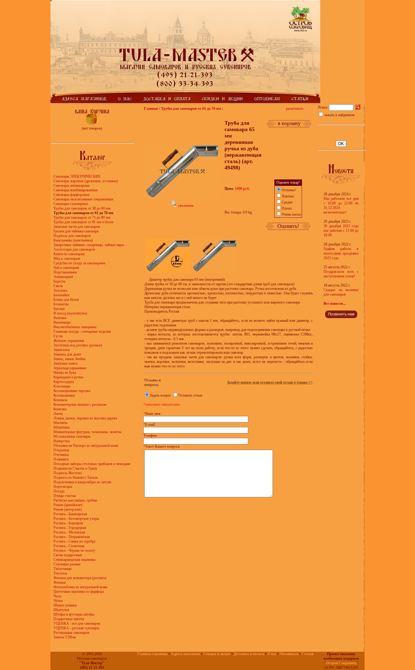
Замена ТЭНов (64, 637)
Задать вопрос (160, 395)
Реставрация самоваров (71, 632)
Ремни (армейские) (67, 505)
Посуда (58, 491)
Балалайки (61, 295)
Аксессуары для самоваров (74, 249)
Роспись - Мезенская (69, 532)
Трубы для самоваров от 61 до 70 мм (191, 108)
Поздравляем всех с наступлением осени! (341, 273)
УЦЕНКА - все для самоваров (76, 623)
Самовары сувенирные (70, 204)
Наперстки (61, 441)
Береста (59, 281)
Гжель (58, 286)
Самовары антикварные (71, 185)
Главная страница (152, 654)
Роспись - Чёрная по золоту (74, 550)
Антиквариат (63, 277)
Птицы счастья (64, 496)
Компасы (60, 400)
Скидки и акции (217, 654)
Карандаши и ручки (68, 377)
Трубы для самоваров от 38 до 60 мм (82, 208)
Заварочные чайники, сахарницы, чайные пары (88, 245)
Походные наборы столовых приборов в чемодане (91, 464)
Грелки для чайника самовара (75, 231)
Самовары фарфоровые (71, 195)
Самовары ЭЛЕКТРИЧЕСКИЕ (77, 176)
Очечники (61, 455)
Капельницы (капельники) (73, 240)
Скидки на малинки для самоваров (341, 292)
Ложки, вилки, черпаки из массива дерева (85, 418)
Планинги (60, 459)
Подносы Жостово (67, 473)
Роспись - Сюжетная (68, 546)
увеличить (185, 205)
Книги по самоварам (69, 254)
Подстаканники (65, 272)
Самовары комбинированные (75, 190)
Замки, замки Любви (69, 359)
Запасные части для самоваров (76, 226)
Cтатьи (307, 654)
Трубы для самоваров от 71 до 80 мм (82, 217)
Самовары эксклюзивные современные (83, 199)
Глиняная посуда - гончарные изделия (82, 331)
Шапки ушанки (65, 605)
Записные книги (65, 363)
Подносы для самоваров (72, 236)
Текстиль (60, 573)
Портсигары (62, 486)
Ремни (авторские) (67, 509)
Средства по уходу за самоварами (79, 263)
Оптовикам (289, 654)
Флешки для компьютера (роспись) (79, 578)
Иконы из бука (64, 372)
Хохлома (60, 290)
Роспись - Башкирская (70, 514)
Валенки (59, 318)
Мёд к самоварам (66, 258)
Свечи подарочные (67, 555)
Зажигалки (61, 350)
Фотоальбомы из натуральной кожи (80, 587)
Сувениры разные (67, 564)
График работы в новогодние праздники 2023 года (341, 253)
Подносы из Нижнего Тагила (75, 477)
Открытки (61, 450)
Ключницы (61, 386)
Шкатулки (61, 610)
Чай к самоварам (66, 268)
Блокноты (61, 304)
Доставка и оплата (249, 654)
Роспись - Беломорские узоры (76, 518)
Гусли (58, 336)
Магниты (60, 423)
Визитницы (61, 322)
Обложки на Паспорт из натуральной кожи (85, 445)
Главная (151, 108)
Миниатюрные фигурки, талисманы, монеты (87, 432)
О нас (271, 654)
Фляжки (59, 582)
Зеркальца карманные (69, 368)
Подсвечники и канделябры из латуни (82, 482)
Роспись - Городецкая (69, 528)
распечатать (295, 108)
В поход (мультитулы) (70, 313)
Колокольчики (64, 395)
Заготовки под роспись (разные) (77, 345)
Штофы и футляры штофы (73, 614)
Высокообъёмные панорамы (74, 327)
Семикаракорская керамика (74, 559)
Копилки (60, 409)
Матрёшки (61, 427)
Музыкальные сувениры (72, 436)
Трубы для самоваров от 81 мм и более (83, 222)
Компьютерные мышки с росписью (80, 404)
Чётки (58, 601)
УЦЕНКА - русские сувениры (76, 628)
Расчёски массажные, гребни (75, 500)
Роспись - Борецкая (68, 523)
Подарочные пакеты (68, 619)
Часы (57, 596)
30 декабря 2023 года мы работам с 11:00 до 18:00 (341, 230)
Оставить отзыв (190, 395)
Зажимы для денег (67, 354)
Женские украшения (68, 340)
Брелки (58, 309)
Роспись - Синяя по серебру (74, 541)
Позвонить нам (341, 314)
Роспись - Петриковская (71, 537)
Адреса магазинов (185, 654)
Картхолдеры (63, 382)
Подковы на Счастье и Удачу (75, 468)
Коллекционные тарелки (71, 391)
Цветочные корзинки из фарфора (78, 591)
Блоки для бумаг (66, 299)
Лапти (58, 413)
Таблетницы (62, 569)
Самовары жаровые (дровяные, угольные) (85, 181)
